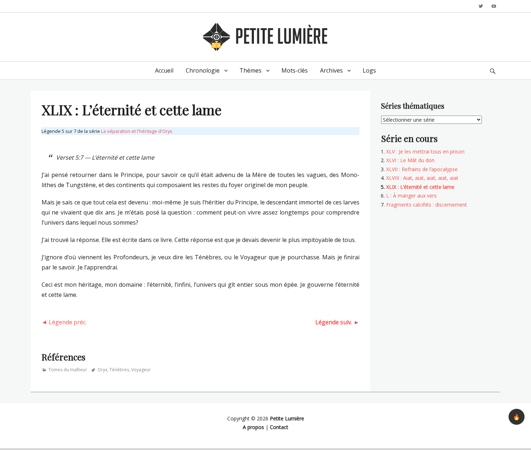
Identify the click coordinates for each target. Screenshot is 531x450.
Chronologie (203, 70)
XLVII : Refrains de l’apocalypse (422, 169)
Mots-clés (294, 70)
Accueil (164, 70)
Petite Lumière (287, 418)
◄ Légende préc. (64, 322)
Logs (369, 70)
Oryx (102, 370)
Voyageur (141, 370)
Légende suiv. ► (337, 322)
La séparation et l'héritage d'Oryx (136, 131)
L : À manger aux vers (411, 195)
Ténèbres (119, 370)
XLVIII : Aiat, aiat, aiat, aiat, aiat (422, 177)
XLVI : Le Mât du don (410, 160)
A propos (253, 427)
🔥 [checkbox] (516, 417)
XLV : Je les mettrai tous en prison (425, 151)
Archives (331, 70)
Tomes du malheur (67, 370)
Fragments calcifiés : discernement (426, 204)
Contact (279, 427)
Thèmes (250, 70)
